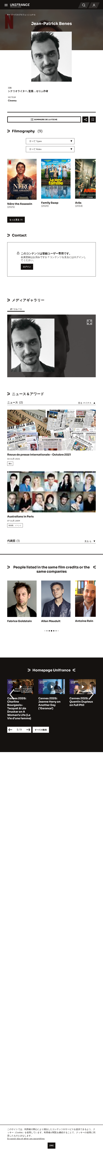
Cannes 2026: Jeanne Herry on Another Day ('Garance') (49, 703)
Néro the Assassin (19, 204)
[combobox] (50, 141)
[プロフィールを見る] (94, 5)
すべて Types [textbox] (35, 141)
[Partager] (85, 119)
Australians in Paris (20, 516)
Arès (78, 202)
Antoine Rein (84, 621)
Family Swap (49, 202)
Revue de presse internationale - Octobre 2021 (39, 454)
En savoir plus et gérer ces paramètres (26, 1138)
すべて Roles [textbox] (35, 149)
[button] (89, 322)
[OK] (51, 1145)
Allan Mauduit (50, 621)
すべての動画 (41, 729)
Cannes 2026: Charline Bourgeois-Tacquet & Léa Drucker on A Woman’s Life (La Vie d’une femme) (19, 708)
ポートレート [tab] (16, 309)
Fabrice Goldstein (19, 621)
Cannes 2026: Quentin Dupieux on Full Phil (81, 702)
